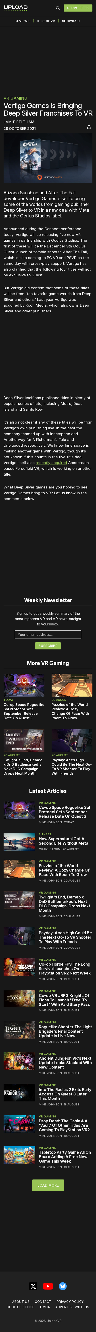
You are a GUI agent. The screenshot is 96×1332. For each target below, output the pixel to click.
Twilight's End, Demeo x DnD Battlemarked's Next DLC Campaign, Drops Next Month (23, 766)
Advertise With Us (72, 1307)
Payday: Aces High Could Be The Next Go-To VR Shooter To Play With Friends (72, 766)
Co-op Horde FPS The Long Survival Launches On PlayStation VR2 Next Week (65, 968)
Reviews (22, 21)
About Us (21, 1302)
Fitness (45, 834)
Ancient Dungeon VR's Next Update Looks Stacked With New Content (65, 1062)
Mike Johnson (50, 822)
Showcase (71, 21)
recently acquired (51, 462)
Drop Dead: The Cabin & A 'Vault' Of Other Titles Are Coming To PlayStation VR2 (64, 1125)
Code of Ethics (21, 1307)
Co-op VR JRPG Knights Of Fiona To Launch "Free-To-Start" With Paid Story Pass (64, 1000)
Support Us (78, 8)
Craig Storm (50, 849)
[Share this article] (89, 127)
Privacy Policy (70, 1302)
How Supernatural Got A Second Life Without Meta (63, 841)
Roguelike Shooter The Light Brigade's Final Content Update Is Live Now (65, 1031)
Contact (43, 1302)
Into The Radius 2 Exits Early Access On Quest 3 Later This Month (65, 1094)
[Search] (58, 8)
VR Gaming (15, 98)
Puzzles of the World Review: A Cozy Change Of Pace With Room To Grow (70, 711)
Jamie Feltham (19, 122)
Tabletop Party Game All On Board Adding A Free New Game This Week (65, 1156)
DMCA (45, 1307)
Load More (48, 1185)
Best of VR (46, 21)
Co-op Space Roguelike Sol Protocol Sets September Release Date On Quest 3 (24, 711)
